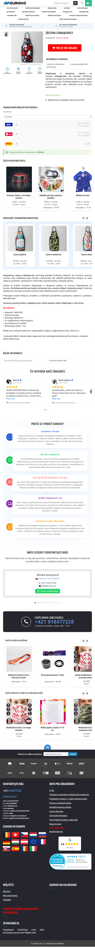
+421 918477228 (54, 621)
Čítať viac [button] (10, 398)
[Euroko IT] (33, 848)
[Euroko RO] (24, 848)
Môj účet (6, 891)
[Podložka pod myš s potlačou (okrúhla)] (51, 179)
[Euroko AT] (24, 841)
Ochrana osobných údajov (60, 802)
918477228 (12, 790)
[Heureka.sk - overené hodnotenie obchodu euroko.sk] (70, 855)
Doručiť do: (7, 112)
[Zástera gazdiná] (20, 238)
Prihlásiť (73, 754)
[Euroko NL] (33, 834)
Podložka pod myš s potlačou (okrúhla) (51, 196)
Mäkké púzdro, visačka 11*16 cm (52, 729)
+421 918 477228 (48, 583)
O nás (51, 790)
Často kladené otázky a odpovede (63, 819)
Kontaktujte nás (56, 831)
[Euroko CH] (15, 834)
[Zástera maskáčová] (54, 238)
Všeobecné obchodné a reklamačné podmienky (69, 794)
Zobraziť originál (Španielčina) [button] (19, 403)
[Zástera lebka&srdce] (5, 34)
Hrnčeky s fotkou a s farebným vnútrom (19, 196)
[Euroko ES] (15, 848)
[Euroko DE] (6, 841)
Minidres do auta (82, 195)
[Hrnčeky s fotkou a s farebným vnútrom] (19, 179)
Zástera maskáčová (53, 254)
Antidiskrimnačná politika (60, 807)
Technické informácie (58, 815)
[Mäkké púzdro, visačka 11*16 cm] (53, 711)
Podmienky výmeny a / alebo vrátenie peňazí (68, 798)
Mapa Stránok (55, 823)
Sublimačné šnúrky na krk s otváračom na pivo (18, 676)
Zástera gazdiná (19, 254)
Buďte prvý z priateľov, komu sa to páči (66, 99)
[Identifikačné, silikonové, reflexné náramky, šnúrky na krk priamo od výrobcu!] (14, 3)
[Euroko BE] (6, 834)
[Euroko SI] (42, 834)
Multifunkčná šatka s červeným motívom (18, 729)
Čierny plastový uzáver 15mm (52, 675)
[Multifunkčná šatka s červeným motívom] (19, 711)
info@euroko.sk (48, 586)
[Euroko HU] (15, 841)
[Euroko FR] (42, 841)
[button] (3, 391)
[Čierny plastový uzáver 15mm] (53, 659)
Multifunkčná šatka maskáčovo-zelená (86, 729)
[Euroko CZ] (24, 834)
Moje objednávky (10, 895)
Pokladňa (7, 899)
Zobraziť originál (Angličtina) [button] (65, 403)
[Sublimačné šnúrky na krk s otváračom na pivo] (19, 659)
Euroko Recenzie (56, 811)
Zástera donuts (87, 254)
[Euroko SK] (6, 848)
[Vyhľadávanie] (75, 3)
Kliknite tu (74, 330)
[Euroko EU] (33, 841)
